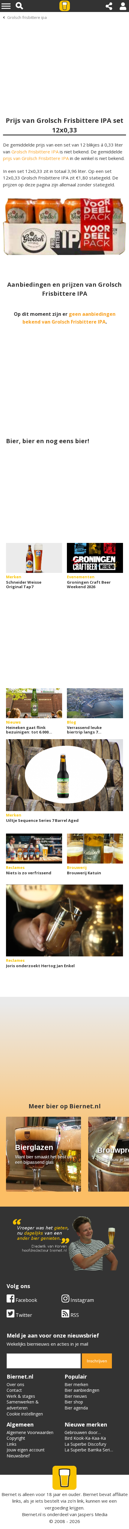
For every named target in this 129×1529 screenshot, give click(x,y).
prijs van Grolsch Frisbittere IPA (36, 158)
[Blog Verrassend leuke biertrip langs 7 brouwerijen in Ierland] (95, 703)
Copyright (16, 1438)
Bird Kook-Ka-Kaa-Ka (85, 1438)
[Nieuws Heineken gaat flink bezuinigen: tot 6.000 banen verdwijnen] (34, 703)
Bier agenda (76, 1408)
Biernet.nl (31, 1514)
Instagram (81, 1300)
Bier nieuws (75, 1396)
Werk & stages (21, 1396)
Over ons (15, 1384)
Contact (14, 1390)
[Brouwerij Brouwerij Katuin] (95, 849)
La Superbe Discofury (85, 1444)
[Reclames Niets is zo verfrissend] (34, 849)
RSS (74, 1315)
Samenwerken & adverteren (23, 1405)
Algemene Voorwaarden (30, 1432)
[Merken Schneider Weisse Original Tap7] (34, 558)
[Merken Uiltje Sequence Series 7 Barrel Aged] (64, 775)
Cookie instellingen (25, 1414)
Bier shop (73, 1402)
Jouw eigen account (26, 1450)
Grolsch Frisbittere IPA (34, 152)
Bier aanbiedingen (81, 1390)
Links (11, 1444)
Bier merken (76, 1384)
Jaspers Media (92, 1514)
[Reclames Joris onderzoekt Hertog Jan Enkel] (64, 920)
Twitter (23, 1315)
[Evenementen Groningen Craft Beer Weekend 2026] (95, 558)
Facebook (25, 1300)
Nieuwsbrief (18, 1456)
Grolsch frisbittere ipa (27, 17)
